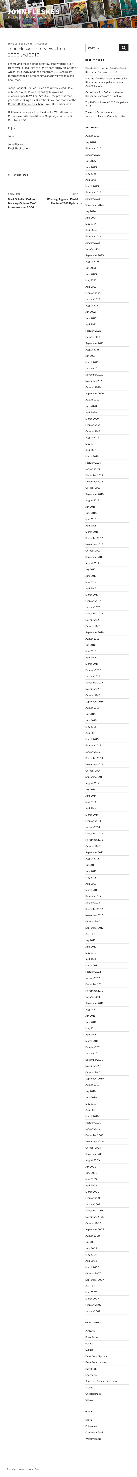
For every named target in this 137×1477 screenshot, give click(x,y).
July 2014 (90, 789)
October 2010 (93, 1072)
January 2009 (92, 1204)
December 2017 (94, 538)
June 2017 (90, 575)
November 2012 (94, 915)
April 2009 (91, 1185)
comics (89, 1343)
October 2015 (92, 695)
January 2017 (92, 607)
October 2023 (93, 248)
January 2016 (92, 676)
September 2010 (94, 1078)
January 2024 (92, 242)
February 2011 (93, 1047)
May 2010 (90, 1103)
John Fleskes (34, 11)
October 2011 (92, 996)
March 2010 (92, 1116)
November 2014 (94, 764)
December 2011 (94, 984)
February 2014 (93, 820)
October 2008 (93, 1223)
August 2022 (92, 305)
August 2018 (92, 500)
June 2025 (91, 167)
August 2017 (92, 563)
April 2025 (91, 179)
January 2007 (92, 1311)
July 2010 (90, 1091)
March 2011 (91, 1040)
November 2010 (94, 1066)
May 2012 (90, 952)
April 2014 (90, 808)
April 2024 (91, 230)
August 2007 (92, 1286)
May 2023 (90, 280)
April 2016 (90, 657)
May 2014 (90, 802)
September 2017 (94, 557)
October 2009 (93, 1147)
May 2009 (91, 1179)
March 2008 (92, 1267)
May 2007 (91, 1292)
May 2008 (91, 1254)
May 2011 (90, 1028)
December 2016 (94, 613)
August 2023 (92, 261)
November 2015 (94, 688)
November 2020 (94, 381)
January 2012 (92, 978)
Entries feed (91, 1426)
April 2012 (90, 959)
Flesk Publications (19, 148)
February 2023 (93, 292)
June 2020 (91, 406)
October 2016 (92, 626)
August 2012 (92, 934)
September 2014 (94, 776)
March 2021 (91, 362)
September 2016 (94, 632)
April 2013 (90, 883)
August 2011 (92, 1009)
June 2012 (90, 946)
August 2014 (92, 783)
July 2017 (90, 569)
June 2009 (91, 1172)
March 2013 (92, 890)
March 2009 (92, 1191)
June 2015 (91, 720)
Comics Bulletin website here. (26, 104)
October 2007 (93, 1273)
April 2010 (91, 1110)
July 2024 (90, 211)
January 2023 (92, 299)
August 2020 (92, 399)
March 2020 (92, 418)
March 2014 (92, 814)
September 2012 (94, 927)
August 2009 (92, 1160)
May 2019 (90, 443)
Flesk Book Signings (96, 1356)
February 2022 (93, 330)
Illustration (91, 1368)
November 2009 (94, 1141)
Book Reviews (93, 1337)
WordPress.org (93, 1438)
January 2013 (92, 902)
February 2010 (93, 1122)
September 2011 (94, 1003)
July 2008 (90, 1241)
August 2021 (92, 349)
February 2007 (93, 1304)
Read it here (36, 116)
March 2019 (92, 456)
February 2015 (93, 745)
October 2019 (92, 431)
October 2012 (92, 921)
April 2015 (90, 733)
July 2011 (90, 1015)
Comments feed (94, 1432)
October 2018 (92, 487)
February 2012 (93, 971)
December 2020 (94, 374)
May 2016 (90, 651)
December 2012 (94, 909)
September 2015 (94, 701)
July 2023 (90, 267)
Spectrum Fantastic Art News (101, 1381)
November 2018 (94, 481)
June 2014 (91, 795)
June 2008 (91, 1248)
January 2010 (92, 1128)
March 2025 (92, 186)
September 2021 (94, 343)
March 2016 (92, 663)
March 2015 (92, 739)
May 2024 (90, 223)
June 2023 (91, 274)
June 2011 (90, 1022)
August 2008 (92, 1235)
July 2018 (90, 506)
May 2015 (90, 726)
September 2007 (94, 1279)
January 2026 (92, 154)
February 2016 (93, 670)
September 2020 (94, 393)
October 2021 (92, 337)
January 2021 (92, 368)
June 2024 (91, 217)
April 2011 (90, 1034)
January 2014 (92, 827)
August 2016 (92, 638)
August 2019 (92, 437)
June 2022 (91, 318)
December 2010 (94, 1059)
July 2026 (90, 142)
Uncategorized (93, 1393)
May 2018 (90, 519)
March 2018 (92, 531)
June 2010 (91, 1097)
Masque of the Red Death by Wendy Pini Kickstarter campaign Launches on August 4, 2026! (106, 82)
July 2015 (90, 714)
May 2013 (90, 877)
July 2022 (90, 311)
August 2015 (92, 707)
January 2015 (92, 751)
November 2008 (94, 1216)
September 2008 (94, 1229)
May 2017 (90, 582)
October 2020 (93, 387)
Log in (88, 1419)
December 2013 (94, 833)
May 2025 (90, 173)
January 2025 (92, 198)
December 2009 (94, 1135)
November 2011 (94, 990)
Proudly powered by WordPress (24, 1469)
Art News (90, 1330)
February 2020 (93, 424)
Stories (89, 1387)
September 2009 (94, 1154)
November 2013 (94, 839)
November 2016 (94, 619)
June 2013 (91, 871)
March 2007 (92, 1298)
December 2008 (94, 1210)
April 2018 (90, 525)
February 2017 (93, 600)
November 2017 (94, 544)
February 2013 (93, 896)
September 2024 (94, 205)
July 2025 (90, 161)
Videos (89, 1400)
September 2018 (94, 494)
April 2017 (90, 588)
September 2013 (94, 852)
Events (89, 1349)
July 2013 (90, 864)
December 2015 (94, 682)
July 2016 (90, 644)
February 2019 (93, 462)
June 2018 (91, 512)
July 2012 (90, 940)
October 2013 (92, 846)
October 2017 (92, 550)
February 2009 (93, 1197)
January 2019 (92, 468)
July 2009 (90, 1166)
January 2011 (92, 1053)
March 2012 (91, 965)
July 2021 (90, 355)
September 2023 (94, 255)
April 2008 (91, 1260)
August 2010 (92, 1084)
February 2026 (93, 148)
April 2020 (91, 412)
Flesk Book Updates (96, 1362)
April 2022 (90, 324)
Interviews (20, 175)
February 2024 (93, 236)
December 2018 (94, 475)
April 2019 (90, 450)
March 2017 (91, 594)
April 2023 (91, 286)
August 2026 (92, 135)
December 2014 (94, 758)
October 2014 (92, 770)
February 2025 (93, 192)
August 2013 (92, 858)
